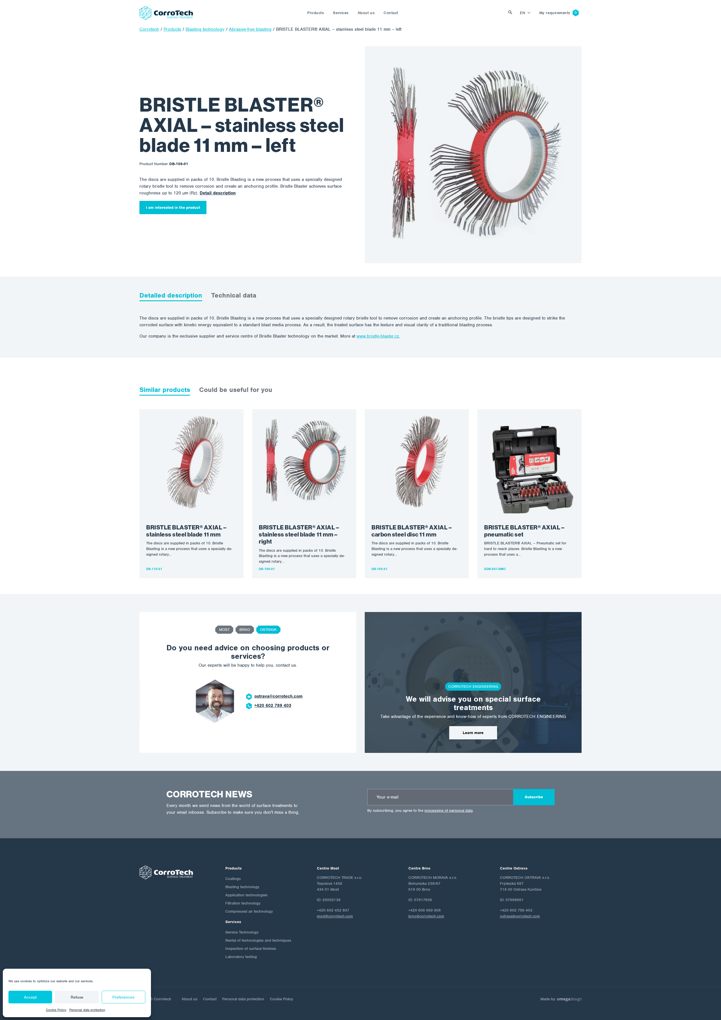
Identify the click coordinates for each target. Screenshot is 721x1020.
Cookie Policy (56, 1010)
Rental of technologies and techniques (258, 940)
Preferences (123, 997)
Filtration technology (243, 903)
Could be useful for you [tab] (235, 389)
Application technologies (246, 895)
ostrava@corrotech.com (278, 696)
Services (340, 12)
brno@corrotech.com (426, 916)
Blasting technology (242, 886)
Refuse (77, 997)
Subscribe (534, 797)
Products (315, 12)
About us (366, 12)
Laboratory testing (241, 956)
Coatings (233, 878)
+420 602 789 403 (272, 705)
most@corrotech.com (335, 916)
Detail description (218, 193)
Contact (391, 12)
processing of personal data (448, 810)
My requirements (554, 12)
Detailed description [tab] (170, 295)
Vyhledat (511, 13)
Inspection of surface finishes (250, 948)
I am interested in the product (173, 207)
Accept (30, 997)
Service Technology (242, 932)
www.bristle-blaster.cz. (378, 336)
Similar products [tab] (164, 389)
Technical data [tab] (233, 295)
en (522, 12)
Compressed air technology (249, 911)
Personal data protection (87, 1010)
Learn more (473, 732)
